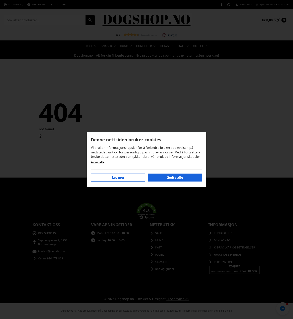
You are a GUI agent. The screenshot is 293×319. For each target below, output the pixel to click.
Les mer (118, 177)
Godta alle (175, 177)
